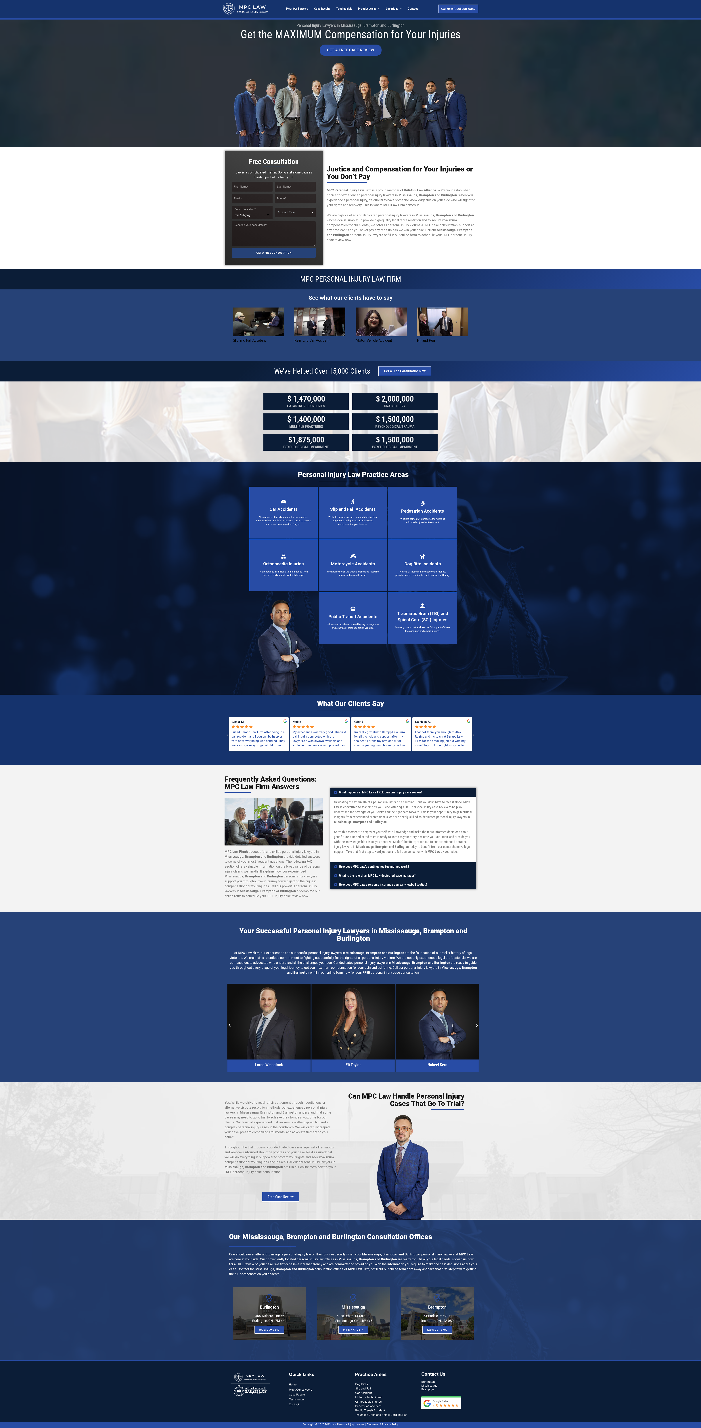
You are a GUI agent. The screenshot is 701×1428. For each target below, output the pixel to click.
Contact (294, 1404)
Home (293, 1384)
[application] (378, 9)
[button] (403, 792)
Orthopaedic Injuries (368, 1401)
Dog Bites (361, 1384)
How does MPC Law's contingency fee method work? (374, 866)
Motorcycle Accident (368, 1397)
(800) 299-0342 (269, 1329)
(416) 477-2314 (353, 1329)
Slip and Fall (363, 1388)
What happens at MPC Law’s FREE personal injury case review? (380, 792)
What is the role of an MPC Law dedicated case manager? (377, 875)
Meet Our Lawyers (300, 1389)
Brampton (437, 1307)
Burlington (269, 1307)
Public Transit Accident (370, 1410)
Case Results (297, 1394)
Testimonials (297, 1399)
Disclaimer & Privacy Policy (383, 1424)
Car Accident (363, 1393)
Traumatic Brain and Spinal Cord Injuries (381, 1414)
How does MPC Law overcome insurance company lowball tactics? (383, 884)
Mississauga (353, 1307)
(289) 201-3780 (437, 1329)
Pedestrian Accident (368, 1406)
